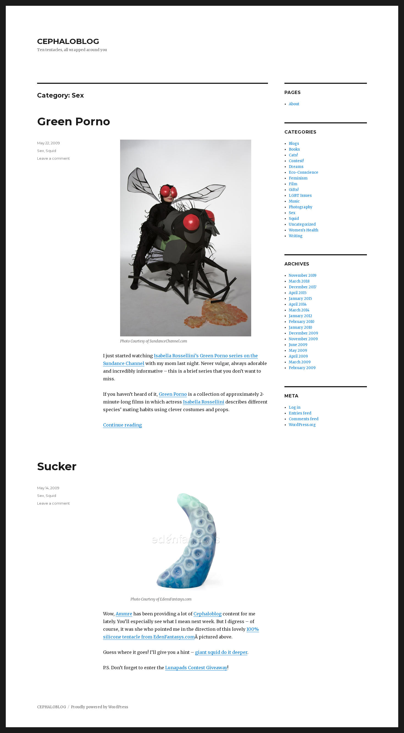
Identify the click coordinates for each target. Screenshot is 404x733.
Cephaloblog (207, 613)
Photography (300, 207)
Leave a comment (53, 158)
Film (293, 184)
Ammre (124, 613)
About (294, 104)
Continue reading (122, 425)
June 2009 (298, 344)
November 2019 (302, 275)
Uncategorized (302, 224)
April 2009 (298, 356)
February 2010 (301, 321)
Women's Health (303, 230)
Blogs (294, 143)
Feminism (298, 178)
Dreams (296, 166)
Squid (51, 150)
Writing (296, 236)
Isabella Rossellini (203, 402)
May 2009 (298, 350)
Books (294, 149)
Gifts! (293, 189)
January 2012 (300, 316)
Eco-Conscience (303, 172)
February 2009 (302, 368)
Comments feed (304, 419)
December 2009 (303, 333)
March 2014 (299, 310)
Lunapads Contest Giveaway (196, 667)
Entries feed (300, 413)
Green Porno (73, 121)
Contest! (296, 161)
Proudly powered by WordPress (99, 707)
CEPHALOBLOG (68, 41)
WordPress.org (302, 424)
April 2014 (298, 304)
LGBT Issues (300, 195)
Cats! (293, 155)
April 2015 (297, 293)
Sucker (57, 466)
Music (294, 201)
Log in (294, 407)
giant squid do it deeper (221, 652)
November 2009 (303, 339)
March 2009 (300, 362)
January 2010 (300, 327)
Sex (40, 150)
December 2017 (302, 287)
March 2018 (299, 281)
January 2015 (300, 298)
